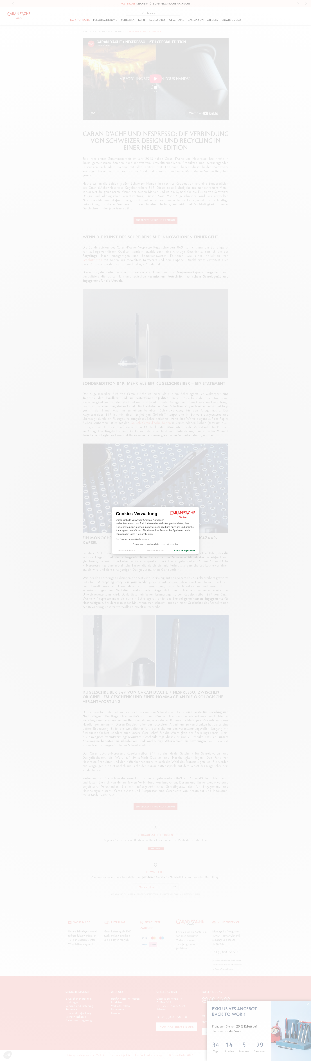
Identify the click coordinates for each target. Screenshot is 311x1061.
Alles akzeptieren (184, 550)
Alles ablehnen (126, 550)
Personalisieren (155, 550)
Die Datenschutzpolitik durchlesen (132, 539)
